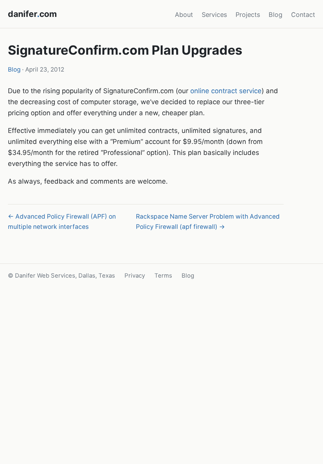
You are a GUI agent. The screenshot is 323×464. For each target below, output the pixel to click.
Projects (248, 14)
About (184, 14)
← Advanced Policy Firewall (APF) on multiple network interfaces (62, 221)
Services (214, 14)
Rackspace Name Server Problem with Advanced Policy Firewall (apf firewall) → (208, 221)
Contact (303, 14)
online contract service (226, 91)
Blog (275, 14)
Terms (163, 275)
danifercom (32, 14)
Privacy (134, 275)
